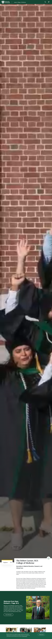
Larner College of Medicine (20, 2)
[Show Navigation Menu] (49, 2)
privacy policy (24, 636)
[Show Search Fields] (45, 2)
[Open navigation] (11, 562)
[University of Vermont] (6, 3)
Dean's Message (8, 614)
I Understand (41, 634)
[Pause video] (48, 558)
